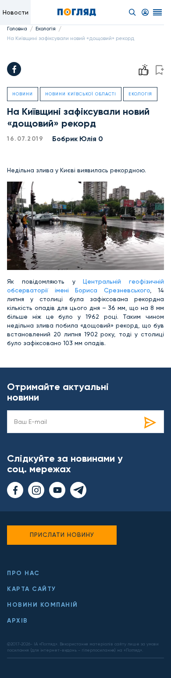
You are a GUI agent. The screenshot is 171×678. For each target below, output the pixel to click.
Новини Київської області (80, 93)
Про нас (23, 573)
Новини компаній (42, 605)
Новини (22, 93)
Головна (17, 29)
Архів (17, 620)
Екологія (46, 29)
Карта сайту (31, 589)
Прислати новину (62, 534)
